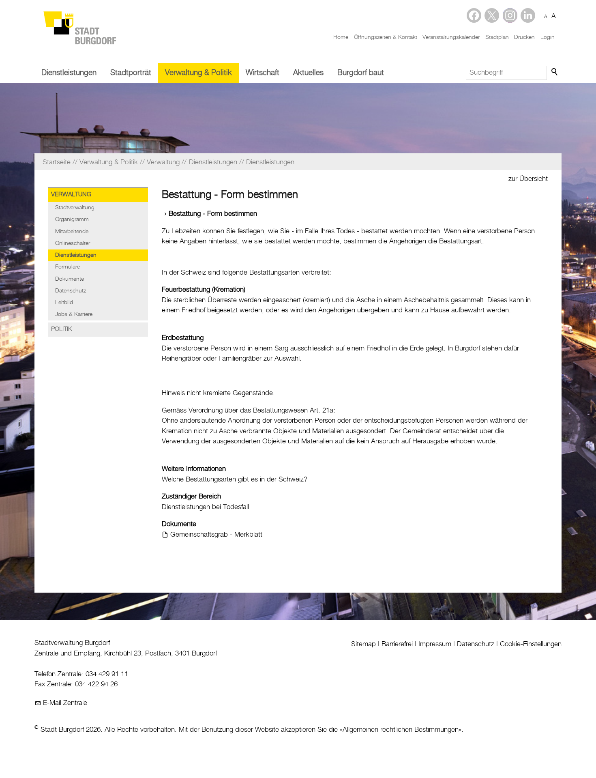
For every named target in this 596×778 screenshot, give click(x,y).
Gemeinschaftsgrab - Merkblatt (216, 534)
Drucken (524, 37)
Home (340, 37)
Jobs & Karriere (73, 314)
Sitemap (363, 644)
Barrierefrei (397, 644)
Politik (61, 329)
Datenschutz (70, 291)
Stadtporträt (130, 73)
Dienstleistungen (68, 73)
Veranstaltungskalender (451, 37)
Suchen (555, 72)
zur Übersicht (528, 179)
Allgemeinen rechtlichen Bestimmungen (401, 729)
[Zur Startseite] (79, 27)
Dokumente (69, 279)
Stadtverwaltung (74, 208)
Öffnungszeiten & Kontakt (385, 37)
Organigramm (72, 219)
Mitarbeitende (71, 231)
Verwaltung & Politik (198, 73)
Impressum (434, 644)
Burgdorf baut (360, 73)
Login (547, 37)
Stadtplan (497, 37)
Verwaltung (71, 194)
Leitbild (64, 302)
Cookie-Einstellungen (531, 644)
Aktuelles (308, 73)
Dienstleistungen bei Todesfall (205, 507)
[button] (528, 15)
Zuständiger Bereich (191, 496)
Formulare (67, 267)
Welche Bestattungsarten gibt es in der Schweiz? (234, 479)
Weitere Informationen (194, 469)
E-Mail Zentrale (65, 703)
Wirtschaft (262, 73)
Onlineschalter (72, 243)
